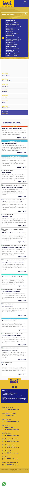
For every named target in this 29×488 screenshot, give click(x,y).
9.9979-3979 (8, 447)
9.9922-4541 (8, 453)
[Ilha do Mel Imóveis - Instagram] (15, 387)
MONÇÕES (5, 112)
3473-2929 (8, 427)
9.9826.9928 (8, 421)
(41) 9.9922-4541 (10, 48)
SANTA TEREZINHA (7, 79)
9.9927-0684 (8, 459)
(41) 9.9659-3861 (10, 26)
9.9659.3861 (8, 415)
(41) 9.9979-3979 (10, 44)
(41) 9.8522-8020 (10, 33)
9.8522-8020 (8, 429)
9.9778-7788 (8, 441)
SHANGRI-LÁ (5, 96)
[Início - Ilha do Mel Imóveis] (7, 3)
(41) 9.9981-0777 (10, 55)
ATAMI (5, 101)
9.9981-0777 (8, 465)
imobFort (12, 469)
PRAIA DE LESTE (6, 74)
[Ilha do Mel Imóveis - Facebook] (13, 387)
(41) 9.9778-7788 (10, 40)
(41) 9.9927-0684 (10, 51)
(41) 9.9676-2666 (10, 37)
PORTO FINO (5, 85)
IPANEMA (5, 90)
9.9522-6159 (8, 409)
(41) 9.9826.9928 (10, 29)
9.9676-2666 (8, 435)
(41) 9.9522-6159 (10, 22)
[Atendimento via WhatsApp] (4, 484)
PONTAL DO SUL (6, 107)
